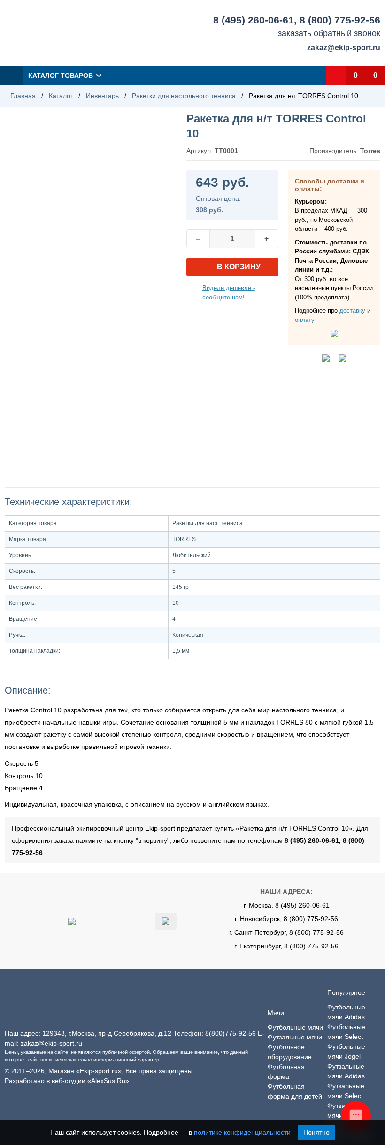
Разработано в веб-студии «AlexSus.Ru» (67, 1080)
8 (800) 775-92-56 (340, 20)
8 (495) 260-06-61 (253, 20)
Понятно (316, 1132)
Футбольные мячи (295, 1027)
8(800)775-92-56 (230, 1033)
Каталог (61, 95)
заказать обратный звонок (329, 33)
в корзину (239, 267)
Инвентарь (102, 95)
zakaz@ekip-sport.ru (343, 48)
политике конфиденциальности (242, 1132)
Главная (23, 95)
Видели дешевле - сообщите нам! (228, 292)
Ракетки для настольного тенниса (184, 95)
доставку (352, 310)
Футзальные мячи (295, 1037)
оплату (305, 319)
